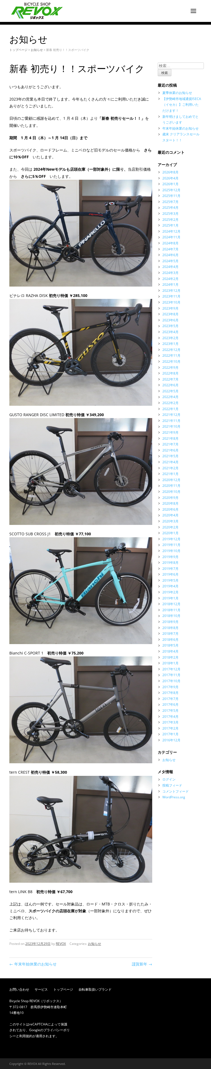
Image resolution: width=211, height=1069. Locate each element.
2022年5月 (170, 391)
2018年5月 (170, 645)
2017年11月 (171, 675)
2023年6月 (170, 320)
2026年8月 (170, 172)
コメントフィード (175, 791)
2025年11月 (171, 195)
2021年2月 (170, 468)
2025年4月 (170, 207)
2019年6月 (170, 574)
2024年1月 (170, 284)
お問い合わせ (19, 989)
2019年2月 (170, 592)
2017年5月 (170, 710)
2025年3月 (170, 213)
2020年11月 (171, 485)
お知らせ (37, 50)
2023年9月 (170, 308)
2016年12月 (171, 740)
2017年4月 (170, 716)
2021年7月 (170, 444)
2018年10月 (171, 615)
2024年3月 (170, 272)
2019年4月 (170, 586)
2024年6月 (170, 255)
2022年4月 (170, 397)
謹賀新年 (142, 964)
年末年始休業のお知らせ (33, 964)
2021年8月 (170, 438)
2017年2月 (170, 728)
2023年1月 (170, 343)
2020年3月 (170, 521)
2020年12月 (171, 480)
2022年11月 (171, 355)
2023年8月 (170, 314)
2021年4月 (170, 462)
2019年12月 (171, 539)
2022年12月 (171, 349)
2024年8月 (170, 243)
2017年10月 (171, 681)
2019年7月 (170, 568)
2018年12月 (171, 604)
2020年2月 (170, 527)
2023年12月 (171, 290)
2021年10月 (171, 426)
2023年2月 (170, 338)
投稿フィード (172, 785)
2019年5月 (170, 580)
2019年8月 (170, 562)
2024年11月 (171, 237)
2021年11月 (171, 420)
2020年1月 (170, 533)
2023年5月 (170, 326)
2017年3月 (170, 722)
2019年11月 (171, 544)
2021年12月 (171, 414)
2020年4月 (170, 515)
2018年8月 (170, 627)
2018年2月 (170, 657)
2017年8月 (170, 692)
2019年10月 (171, 550)
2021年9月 (170, 432)
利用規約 (25, 1036)
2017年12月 (171, 669)
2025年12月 (171, 190)
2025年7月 (170, 201)
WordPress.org (173, 797)
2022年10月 (171, 361)
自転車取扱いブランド (95, 989)
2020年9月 (170, 497)
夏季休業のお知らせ (177, 92)
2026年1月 (170, 184)
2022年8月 (170, 373)
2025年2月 (170, 219)
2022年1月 (170, 409)
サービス (41, 989)
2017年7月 (170, 698)
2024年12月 (171, 231)
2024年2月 (170, 278)
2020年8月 (170, 503)
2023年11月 (171, 296)
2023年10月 (171, 302)
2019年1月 (170, 598)
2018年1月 (170, 663)
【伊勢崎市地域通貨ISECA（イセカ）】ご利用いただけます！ (181, 104)
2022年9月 (170, 367)
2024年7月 (170, 249)
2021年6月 (170, 450)
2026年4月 (170, 178)
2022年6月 (170, 385)
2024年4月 (170, 266)
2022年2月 (170, 403)
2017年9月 (170, 687)
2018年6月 (170, 639)
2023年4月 (170, 332)
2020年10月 (171, 491)
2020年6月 (170, 509)
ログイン (169, 779)
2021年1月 (170, 473)
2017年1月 (170, 734)
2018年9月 (170, 621)
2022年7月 (170, 379)
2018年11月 (171, 610)
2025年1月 (170, 225)
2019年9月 (170, 556)
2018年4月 (170, 651)
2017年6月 (170, 704)
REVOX (61, 943)
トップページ (18, 50)
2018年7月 (170, 633)
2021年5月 (170, 456)
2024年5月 (170, 261)
